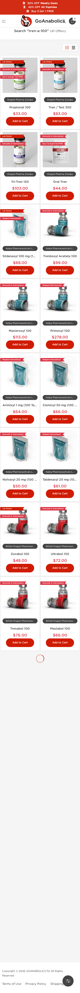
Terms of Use (11, 984)
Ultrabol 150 (60, 554)
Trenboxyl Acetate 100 (60, 256)
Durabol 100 (20, 554)
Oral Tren (60, 182)
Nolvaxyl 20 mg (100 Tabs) (22, 479)
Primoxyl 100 (60, 331)
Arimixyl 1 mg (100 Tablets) (23, 405)
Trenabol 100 (20, 628)
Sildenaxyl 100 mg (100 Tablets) (26, 256)
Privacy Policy (35, 984)
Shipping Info (60, 984)
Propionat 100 (20, 107)
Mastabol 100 (60, 628)
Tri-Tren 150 (20, 182)
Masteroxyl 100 (20, 331)
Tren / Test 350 (60, 107)
